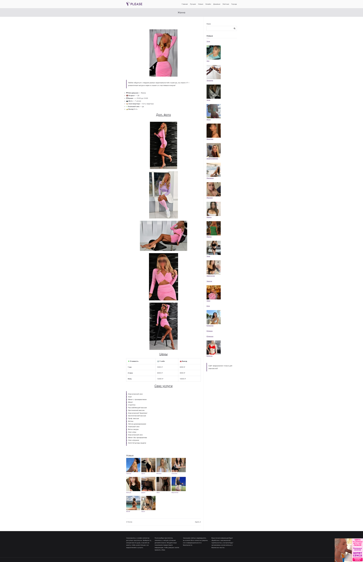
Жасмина (210, 178)
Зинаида (210, 80)
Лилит (143, 511)
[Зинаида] (214, 72)
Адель (197, 522)
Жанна (209, 217)
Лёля (158, 492)
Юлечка (209, 356)
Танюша (128, 473)
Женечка (210, 139)
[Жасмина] (214, 170)
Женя (209, 120)
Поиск (209, 24)
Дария (143, 492)
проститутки (168, 538)
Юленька (210, 336)
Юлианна (210, 326)
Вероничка (175, 492)
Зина (208, 100)
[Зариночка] (214, 267)
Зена (208, 256)
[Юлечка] (214, 347)
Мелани (158, 473)
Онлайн (208, 4)
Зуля (208, 41)
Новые (200, 4)
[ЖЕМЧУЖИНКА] (214, 150)
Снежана (174, 473)
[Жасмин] (214, 189)
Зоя (208, 61)
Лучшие (193, 4)
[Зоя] (214, 52)
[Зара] (214, 292)
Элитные (226, 4)
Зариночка (211, 276)
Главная (185, 4)
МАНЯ (128, 511)
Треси (143, 473)
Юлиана (210, 331)
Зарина (209, 281)
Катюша (128, 492)
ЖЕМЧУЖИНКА (212, 159)
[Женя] (214, 111)
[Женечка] (214, 131)
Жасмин (210, 198)
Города (234, 4)
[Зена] (214, 248)
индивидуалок (201, 538)
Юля (208, 306)
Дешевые (216, 4)
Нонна (129, 522)
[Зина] (214, 92)
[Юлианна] (214, 317)
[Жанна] (214, 209)
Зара (208, 301)
